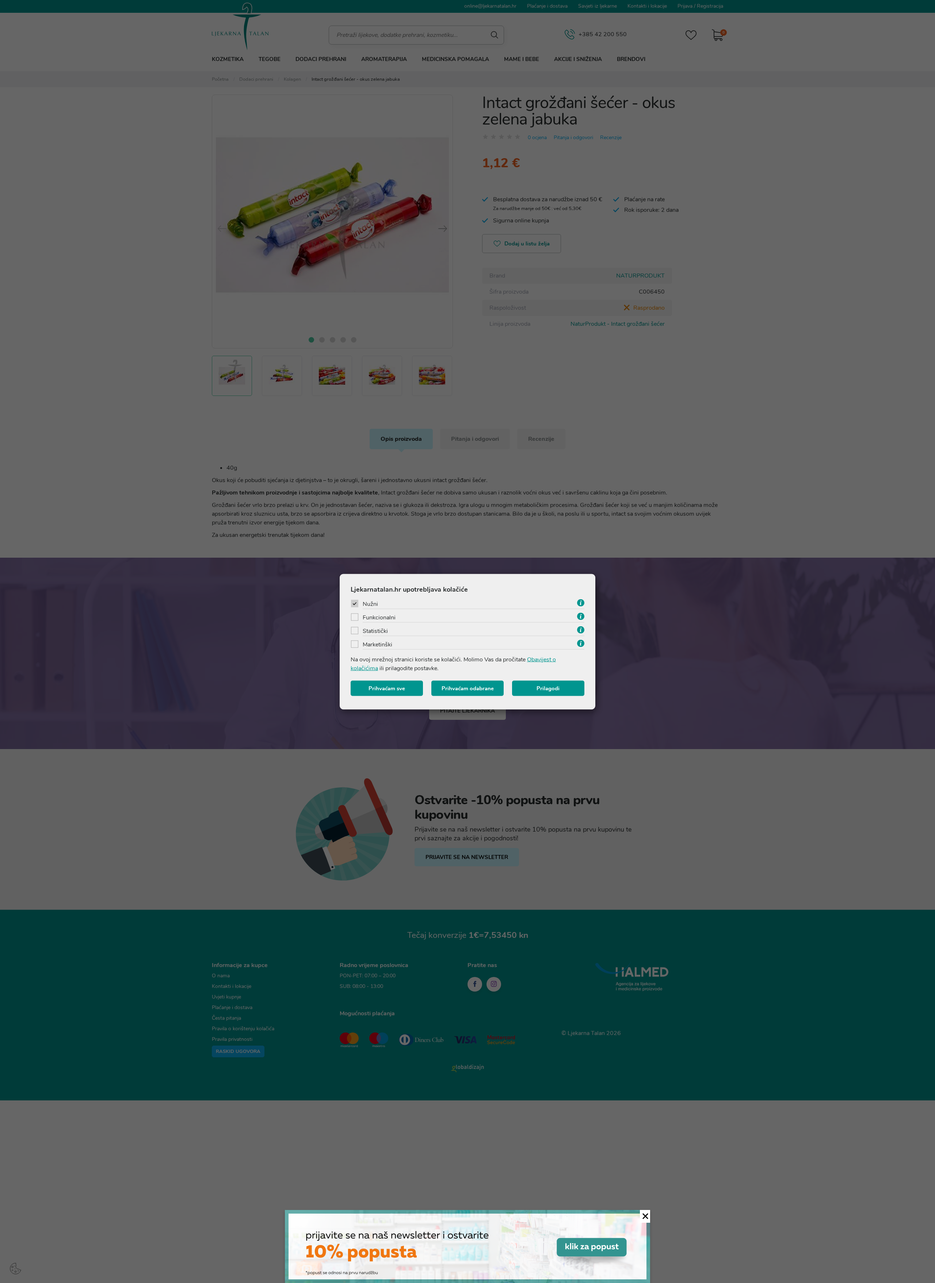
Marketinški (377, 644)
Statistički (375, 631)
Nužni (370, 604)
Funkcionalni (379, 617)
